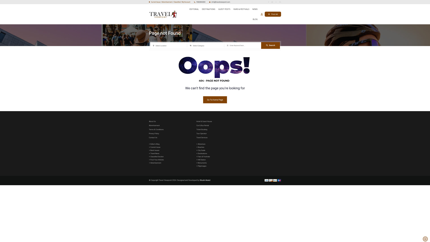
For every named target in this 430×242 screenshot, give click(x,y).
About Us (152, 121)
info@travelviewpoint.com (221, 2)
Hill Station (202, 160)
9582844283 (200, 2)
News (255, 9)
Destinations (208, 9)
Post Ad (274, 14)
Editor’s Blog (154, 144)
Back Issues (154, 150)
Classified (177, 2)
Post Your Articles (157, 160)
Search (272, 45)
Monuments (202, 163)
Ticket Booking (201, 130)
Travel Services (201, 138)
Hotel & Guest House (204, 121)
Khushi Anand (205, 180)
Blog (255, 19)
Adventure (201, 144)
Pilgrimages (202, 166)
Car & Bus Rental (202, 125)
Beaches (201, 147)
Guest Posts (224, 9)
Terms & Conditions (156, 130)
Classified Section (157, 157)
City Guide (201, 150)
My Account (186, 2)
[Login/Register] (262, 14)
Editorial (194, 9)
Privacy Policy (154, 134)
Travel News (154, 153)
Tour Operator (201, 134)
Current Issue (155, 2)
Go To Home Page (215, 100)
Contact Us (153, 138)
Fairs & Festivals (241, 9)
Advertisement (167, 2)
